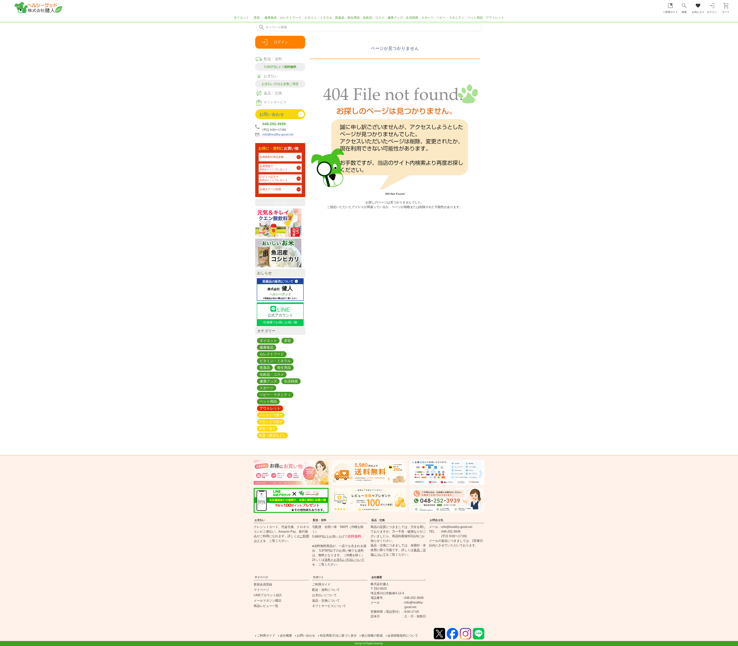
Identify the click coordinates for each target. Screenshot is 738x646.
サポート (318, 577)
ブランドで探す (271, 422)
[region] (369, 18)
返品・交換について (326, 600)
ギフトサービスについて (329, 606)
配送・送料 (319, 520)
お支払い (259, 520)
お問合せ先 (436, 520)
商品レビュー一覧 (266, 606)
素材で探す (267, 428)
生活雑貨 (412, 17)
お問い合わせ (306, 635)
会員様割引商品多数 (272, 156)
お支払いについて (324, 595)
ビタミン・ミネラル (318, 17)
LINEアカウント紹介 (268, 595)
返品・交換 (378, 520)
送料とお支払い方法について (344, 559)
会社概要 (376, 577)
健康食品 (270, 17)
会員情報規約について (402, 635)
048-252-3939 (274, 124)
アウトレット (495, 17)
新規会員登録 (263, 584)
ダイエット (241, 17)
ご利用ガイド (321, 584)
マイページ (261, 577)
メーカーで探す (271, 415)
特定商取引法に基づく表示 (338, 635)
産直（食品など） (272, 435)
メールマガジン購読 (267, 600)
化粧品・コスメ (373, 17)
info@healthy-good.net (277, 134)
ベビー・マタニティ (450, 17)
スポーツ (427, 17)
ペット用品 (475, 17)
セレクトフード (290, 17)
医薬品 (339, 17)
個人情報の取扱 (372, 635)
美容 (257, 17)
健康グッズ (395, 17)
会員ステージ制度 (270, 189)
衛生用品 (353, 17)
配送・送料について (326, 589)
